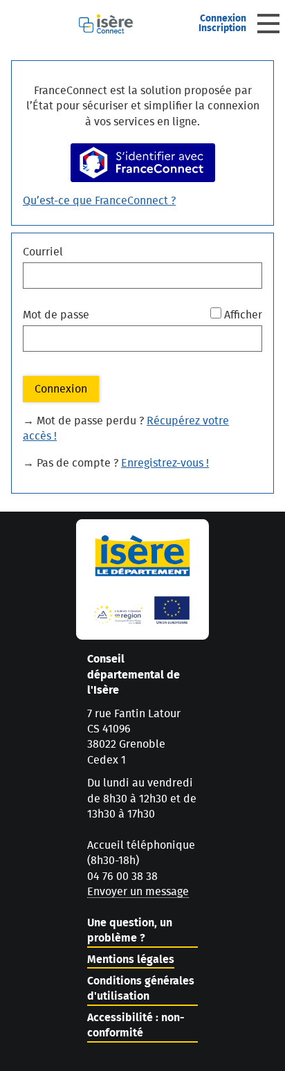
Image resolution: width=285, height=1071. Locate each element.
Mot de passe (56, 315)
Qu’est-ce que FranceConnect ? (99, 200)
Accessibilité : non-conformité (136, 1025)
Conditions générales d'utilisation (140, 988)
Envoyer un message (138, 891)
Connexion (223, 19)
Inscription (222, 28)
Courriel (43, 252)
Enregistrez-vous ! (165, 463)
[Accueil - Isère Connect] (131, 24)
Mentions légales (130, 959)
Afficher (243, 315)
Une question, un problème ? (129, 930)
